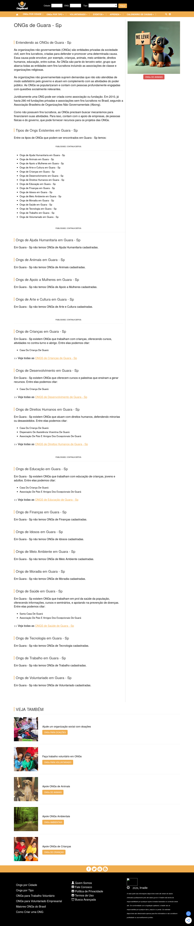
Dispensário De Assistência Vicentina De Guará (44, 432)
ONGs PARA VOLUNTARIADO (57, 762)
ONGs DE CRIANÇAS (54, 852)
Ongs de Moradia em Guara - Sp (37, 200)
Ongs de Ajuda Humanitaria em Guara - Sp (42, 155)
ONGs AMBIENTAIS (53, 822)
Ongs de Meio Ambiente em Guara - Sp (40, 196)
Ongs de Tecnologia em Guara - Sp (38, 208)
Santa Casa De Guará (31, 613)
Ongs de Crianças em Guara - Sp (37, 171)
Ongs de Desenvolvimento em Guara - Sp (41, 175)
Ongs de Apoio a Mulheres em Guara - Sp (42, 163)
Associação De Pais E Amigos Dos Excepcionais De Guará (50, 436)
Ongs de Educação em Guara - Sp (38, 184)
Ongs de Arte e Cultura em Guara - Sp (40, 167)
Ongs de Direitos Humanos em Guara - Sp (42, 179)
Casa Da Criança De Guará (34, 350)
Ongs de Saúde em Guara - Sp (36, 204)
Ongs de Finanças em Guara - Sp (37, 188)
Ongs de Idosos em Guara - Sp (36, 192)
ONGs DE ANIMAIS (154, 77)
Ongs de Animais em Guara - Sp (37, 159)
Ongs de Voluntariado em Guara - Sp (39, 217)
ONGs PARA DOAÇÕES (55, 732)
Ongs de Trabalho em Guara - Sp (37, 212)
